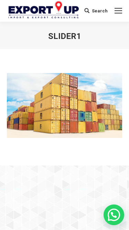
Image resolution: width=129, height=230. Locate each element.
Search (100, 10)
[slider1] (64, 105)
